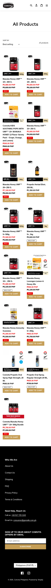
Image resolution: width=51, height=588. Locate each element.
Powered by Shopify (36, 580)
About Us (9, 466)
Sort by (6, 40)
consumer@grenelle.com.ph (24, 520)
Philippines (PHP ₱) (25, 565)
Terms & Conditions (13, 499)
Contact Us (10, 473)
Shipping (9, 479)
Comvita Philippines (21, 580)
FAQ (7, 486)
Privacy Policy (11, 493)
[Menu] (46, 5)
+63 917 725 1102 (19, 515)
